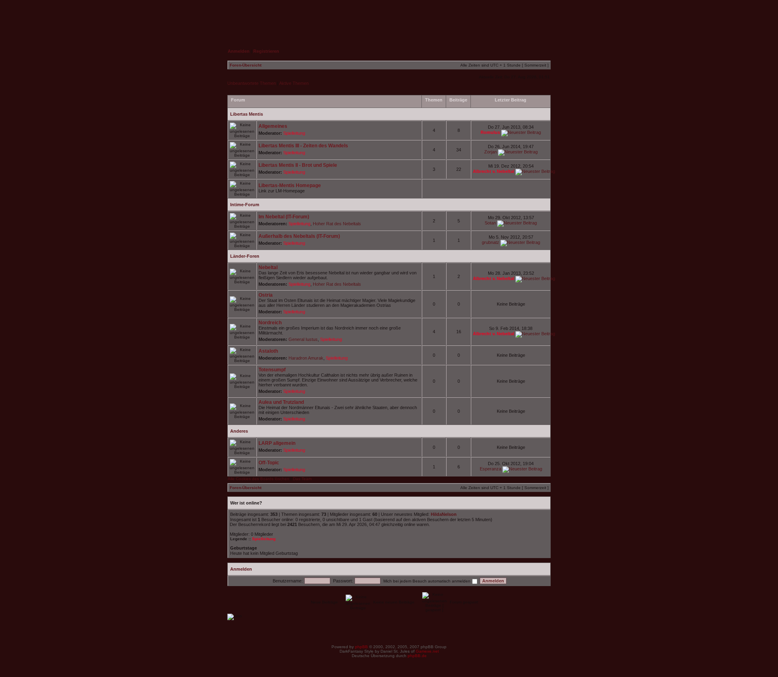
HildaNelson (444, 514)
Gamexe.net (427, 651)
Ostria (266, 295)
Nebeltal (268, 267)
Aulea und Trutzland (281, 402)
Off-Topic (269, 463)
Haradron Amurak (306, 358)
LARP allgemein (277, 443)
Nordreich (270, 323)
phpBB (361, 647)
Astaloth (268, 351)
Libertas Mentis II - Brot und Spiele (298, 165)
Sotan (490, 222)
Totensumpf (272, 370)
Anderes (239, 431)
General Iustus (303, 339)
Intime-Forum (244, 204)
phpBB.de (417, 655)
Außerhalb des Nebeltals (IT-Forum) (299, 236)
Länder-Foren (244, 256)
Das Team (302, 478)
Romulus (490, 132)
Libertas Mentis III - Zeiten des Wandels (303, 146)
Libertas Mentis (246, 114)
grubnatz (490, 242)
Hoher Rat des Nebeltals (337, 223)
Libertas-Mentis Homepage (290, 185)
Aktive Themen (294, 83)
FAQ (498, 18)
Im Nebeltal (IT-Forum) (284, 217)
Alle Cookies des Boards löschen (258, 478)
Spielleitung (294, 133)
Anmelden (241, 569)
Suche (535, 18)
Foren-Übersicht (245, 65)
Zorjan (490, 151)
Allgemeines (273, 126)
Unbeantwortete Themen (251, 83)
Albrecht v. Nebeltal (493, 171)
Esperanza (490, 468)
